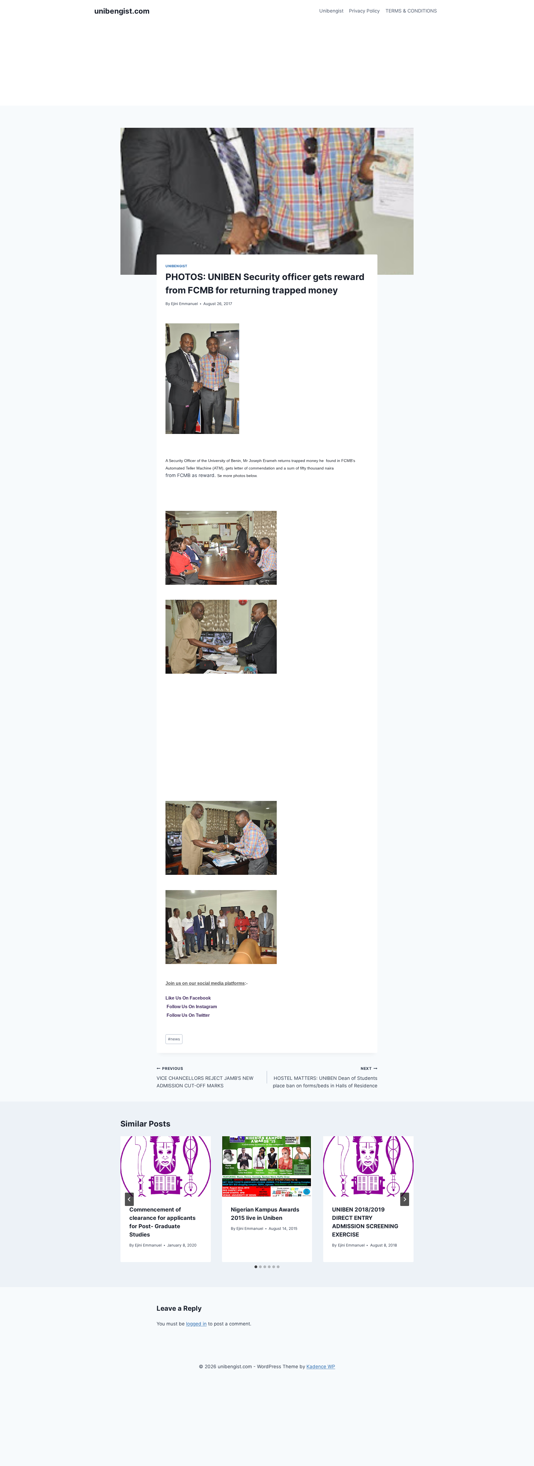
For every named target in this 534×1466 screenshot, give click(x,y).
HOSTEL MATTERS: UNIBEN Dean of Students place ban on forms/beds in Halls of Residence (325, 1077)
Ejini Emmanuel (184, 303)
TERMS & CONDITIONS (411, 11)
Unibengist (331, 11)
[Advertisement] (267, 64)
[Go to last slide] (129, 1199)
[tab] (255, 1266)
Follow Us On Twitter (188, 1015)
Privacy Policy (364, 11)
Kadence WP (320, 1366)
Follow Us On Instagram (192, 1006)
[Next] (404, 1199)
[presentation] (165, 1166)
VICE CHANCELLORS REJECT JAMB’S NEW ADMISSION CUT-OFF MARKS (205, 1077)
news (174, 1039)
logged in (196, 1324)
